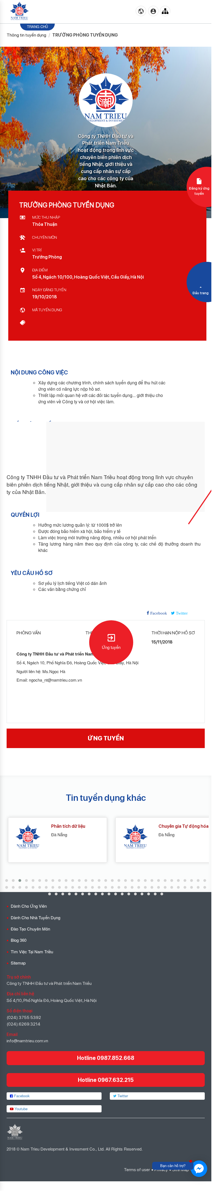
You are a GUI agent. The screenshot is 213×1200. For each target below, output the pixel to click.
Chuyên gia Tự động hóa (178, 826)
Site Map (180, 1169)
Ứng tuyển (111, 647)
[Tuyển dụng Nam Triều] (19, 11)
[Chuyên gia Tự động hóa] (127, 837)
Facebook (21, 1095)
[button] (6, 880)
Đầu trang (200, 293)
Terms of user (137, 1169)
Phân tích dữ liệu (63, 826)
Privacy (161, 1169)
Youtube (20, 1108)
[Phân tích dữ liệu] (20, 837)
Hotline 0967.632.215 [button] (106, 1080)
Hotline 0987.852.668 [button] (105, 1058)
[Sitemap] (165, 11)
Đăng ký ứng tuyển (199, 191)
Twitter (122, 1095)
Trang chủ (37, 26)
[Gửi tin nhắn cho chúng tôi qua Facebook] (199, 1168)
